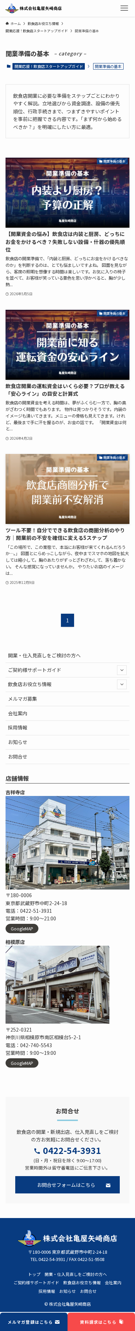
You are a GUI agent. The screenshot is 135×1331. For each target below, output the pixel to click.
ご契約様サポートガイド (34, 669)
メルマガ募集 (22, 698)
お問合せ (17, 756)
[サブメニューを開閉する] (122, 670)
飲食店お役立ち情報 (30, 684)
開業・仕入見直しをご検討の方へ (44, 655)
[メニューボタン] (124, 8)
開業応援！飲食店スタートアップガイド (49, 66)
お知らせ (17, 741)
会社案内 (17, 713)
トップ (34, 1274)
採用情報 (17, 727)
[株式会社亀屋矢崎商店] (33, 8)
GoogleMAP (22, 928)
